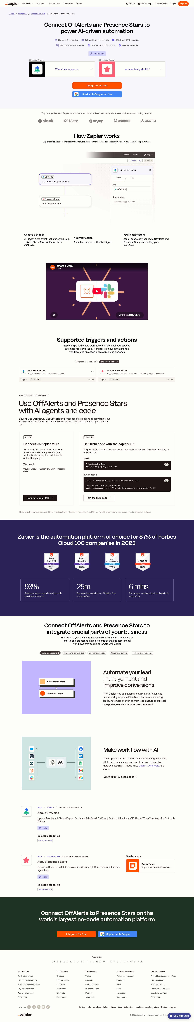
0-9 (53, 962)
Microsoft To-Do (92, 984)
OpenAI (143, 765)
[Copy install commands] (166, 464)
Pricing (82, 1007)
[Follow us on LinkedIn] (34, 1007)
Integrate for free (97, 85)
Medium (88, 993)
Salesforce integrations (27, 980)
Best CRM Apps (157, 984)
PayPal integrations (26, 989)
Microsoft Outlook (92, 989)
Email (119, 984)
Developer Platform (101, 1007)
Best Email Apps (157, 980)
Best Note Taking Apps (160, 989)
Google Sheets (63, 980)
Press (113, 1007)
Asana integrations (25, 993)
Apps (11, 14)
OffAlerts (22, 14)
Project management (125, 976)
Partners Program (168, 1007)
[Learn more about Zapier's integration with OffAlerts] (26, 811)
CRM (119, 989)
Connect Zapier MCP (38, 498)
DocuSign (61, 984)
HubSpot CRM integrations (29, 984)
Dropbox (60, 976)
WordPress (61, 989)
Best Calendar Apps (159, 993)
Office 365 (61, 993)
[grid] (47, 177)
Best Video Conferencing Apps (163, 976)
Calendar (120, 980)
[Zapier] (12, 4)
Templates (139, 1007)
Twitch (88, 976)
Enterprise (128, 1007)
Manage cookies (154, 1015)
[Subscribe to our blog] (48, 1007)
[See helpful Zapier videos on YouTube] (43, 1007)
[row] (47, 177)
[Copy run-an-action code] (166, 480)
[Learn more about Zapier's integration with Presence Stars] (26, 860)
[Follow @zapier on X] (39, 1007)
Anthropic (153, 765)
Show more (22, 997)
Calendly (89, 980)
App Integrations (152, 1007)
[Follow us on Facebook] (29, 1007)
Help (45, 828)
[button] (97, 94)
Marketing (121, 993)
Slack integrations (25, 976)
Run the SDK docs (97, 497)
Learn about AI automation (118, 776)
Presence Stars (38, 14)
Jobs (120, 1007)
